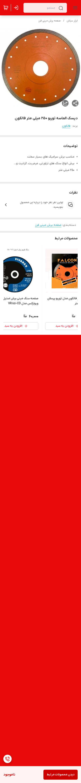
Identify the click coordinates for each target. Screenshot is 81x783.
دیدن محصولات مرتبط (60, 775)
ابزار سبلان (72, 20)
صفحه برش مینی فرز (49, 20)
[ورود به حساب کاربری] (17, 7)
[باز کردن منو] (74, 7)
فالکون (66, 126)
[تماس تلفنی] (7, 759)
